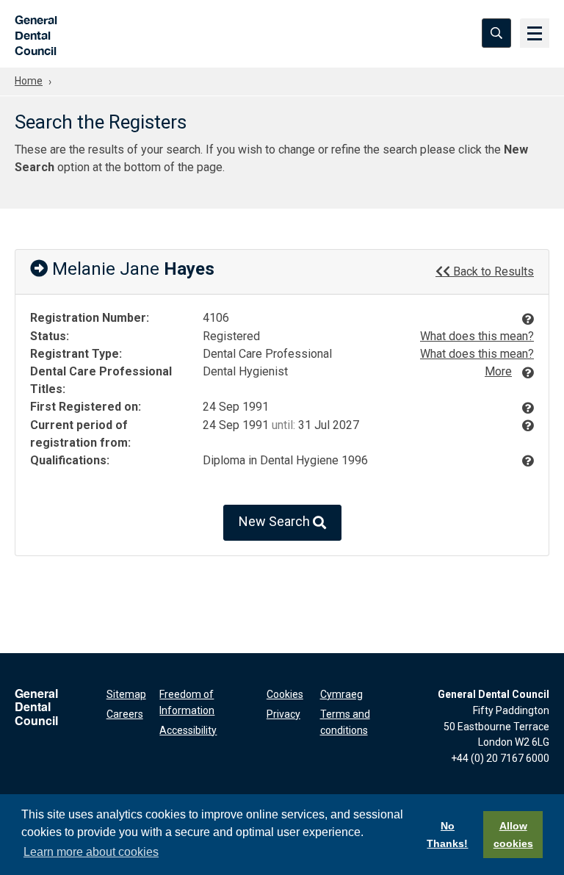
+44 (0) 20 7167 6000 (500, 758)
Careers (124, 714)
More (498, 371)
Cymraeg (341, 694)
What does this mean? (477, 336)
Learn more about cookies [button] (91, 852)
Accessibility (188, 730)
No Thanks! (447, 834)
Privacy (283, 714)
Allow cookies (513, 834)
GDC (31, 33)
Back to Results (492, 271)
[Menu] (534, 33)
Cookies (285, 694)
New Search (276, 522)
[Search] (496, 33)
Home (29, 81)
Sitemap (126, 694)
